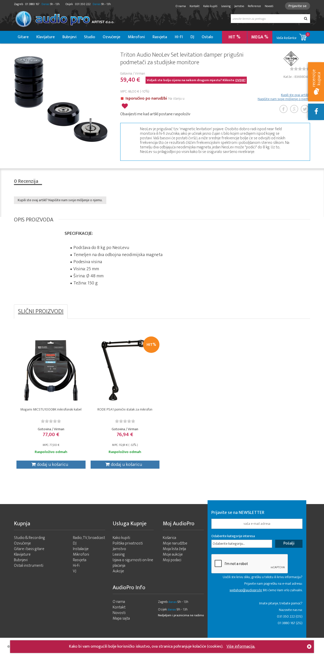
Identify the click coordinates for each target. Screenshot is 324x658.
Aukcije (118, 571)
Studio (89, 37)
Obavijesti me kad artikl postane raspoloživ (155, 114)
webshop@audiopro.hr (246, 590)
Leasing (226, 6)
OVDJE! (240, 80)
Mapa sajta (121, 618)
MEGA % (259, 37)
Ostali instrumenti (28, 565)
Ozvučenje (111, 37)
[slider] (300, 69)
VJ (74, 571)
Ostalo (207, 37)
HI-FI (179, 37)
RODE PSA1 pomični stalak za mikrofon (124, 409)
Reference (254, 6)
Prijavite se (298, 6)
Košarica (169, 537)
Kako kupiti (210, 6)
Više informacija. (241, 646)
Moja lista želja (174, 549)
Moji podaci (172, 560)
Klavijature (45, 37)
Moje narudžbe (175, 543)
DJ (192, 37)
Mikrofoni (136, 37)
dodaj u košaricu (52, 464)
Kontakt (194, 6)
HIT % (234, 37)
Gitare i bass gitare (29, 549)
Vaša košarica (292, 36)
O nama (181, 6)
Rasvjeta (159, 37)
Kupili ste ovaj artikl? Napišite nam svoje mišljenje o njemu (284, 97)
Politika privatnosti (128, 543)
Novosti (269, 6)
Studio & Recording (29, 537)
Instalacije (81, 549)
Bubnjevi (69, 37)
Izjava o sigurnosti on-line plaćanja (133, 563)
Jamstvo (239, 6)
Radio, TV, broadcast (89, 537)
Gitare (23, 37)
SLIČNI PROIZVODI (41, 311)
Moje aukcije (173, 554)
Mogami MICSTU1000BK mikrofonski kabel (51, 409)
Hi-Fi (76, 565)
